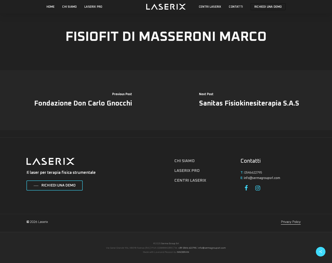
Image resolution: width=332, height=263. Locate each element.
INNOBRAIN (183, 252)
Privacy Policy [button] (291, 222)
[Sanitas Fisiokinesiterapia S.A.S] (249, 100)
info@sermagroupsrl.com (262, 178)
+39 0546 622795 (187, 248)
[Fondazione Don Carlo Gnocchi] (83, 100)
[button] (55, 186)
